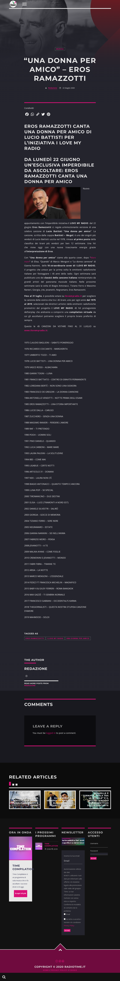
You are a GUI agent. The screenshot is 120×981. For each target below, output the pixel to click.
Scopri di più (25, 800)
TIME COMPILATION (51, 845)
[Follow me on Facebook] (26, 676)
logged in (50, 733)
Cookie (73, 970)
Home (46, 970)
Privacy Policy (69, 925)
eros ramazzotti (35, 638)
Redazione (52, 88)
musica (60, 49)
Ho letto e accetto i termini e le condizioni (72, 922)
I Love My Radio (55, 638)
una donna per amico (77, 638)
